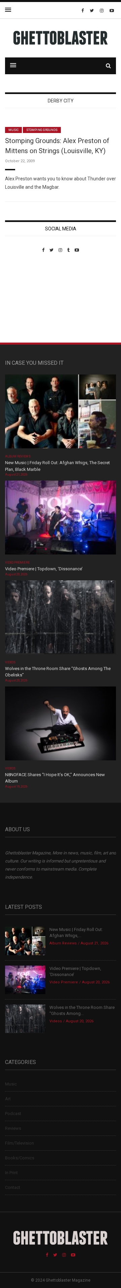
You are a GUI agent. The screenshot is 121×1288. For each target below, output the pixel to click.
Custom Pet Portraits (24, 298)
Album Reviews (18, 456)
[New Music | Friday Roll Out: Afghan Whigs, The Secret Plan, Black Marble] (60, 413)
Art (8, 1098)
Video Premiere (17, 562)
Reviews (13, 1128)
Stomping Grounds (41, 130)
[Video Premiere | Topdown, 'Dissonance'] (60, 519)
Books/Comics (19, 1157)
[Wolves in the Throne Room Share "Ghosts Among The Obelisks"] (60, 619)
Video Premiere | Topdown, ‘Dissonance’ (44, 568)
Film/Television (19, 1143)
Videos (10, 662)
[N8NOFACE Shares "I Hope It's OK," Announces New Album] (60, 725)
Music (13, 130)
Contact (12, 1187)
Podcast (13, 1113)
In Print (11, 1172)
